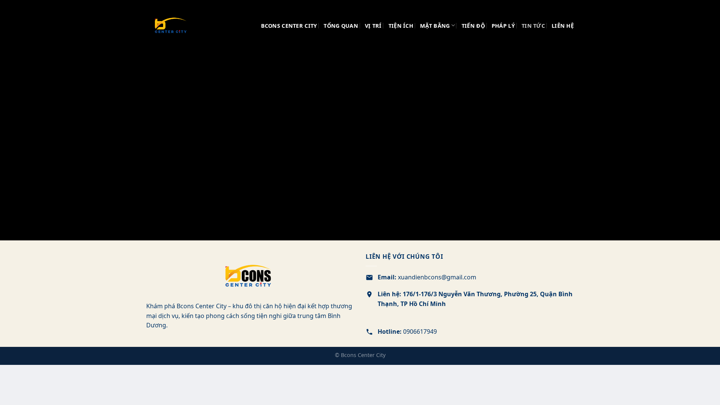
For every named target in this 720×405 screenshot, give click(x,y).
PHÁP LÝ (503, 25)
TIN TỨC (533, 25)
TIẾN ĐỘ (473, 25)
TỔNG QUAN (341, 25)
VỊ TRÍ (373, 25)
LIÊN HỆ (563, 25)
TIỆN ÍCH (400, 25)
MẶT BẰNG (435, 25)
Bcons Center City (289, 25)
